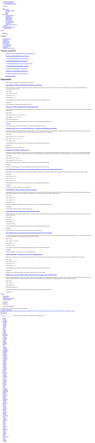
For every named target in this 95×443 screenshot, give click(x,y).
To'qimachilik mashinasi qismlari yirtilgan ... (17, 66)
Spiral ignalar (8, 20)
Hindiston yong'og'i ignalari (11, 24)
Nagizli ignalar (47, 310)
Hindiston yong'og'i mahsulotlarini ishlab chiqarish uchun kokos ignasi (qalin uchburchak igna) (31, 275)
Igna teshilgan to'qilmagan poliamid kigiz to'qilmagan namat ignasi (24, 85)
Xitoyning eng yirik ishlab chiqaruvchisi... (17, 71)
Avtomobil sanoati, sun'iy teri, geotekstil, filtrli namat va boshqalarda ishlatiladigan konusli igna (31, 128)
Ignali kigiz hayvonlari (70, 310)
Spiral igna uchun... (11, 76)
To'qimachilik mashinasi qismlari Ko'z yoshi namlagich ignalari (22, 211)
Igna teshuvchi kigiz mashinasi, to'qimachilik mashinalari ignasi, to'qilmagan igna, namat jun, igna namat (22, 310)
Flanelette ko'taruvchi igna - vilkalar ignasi (17, 150)
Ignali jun (63, 310)
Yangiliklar (5, 25)
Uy (3, 8)
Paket (7, 13)
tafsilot (9, 102)
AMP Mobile (9, 309)
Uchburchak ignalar (10, 15)
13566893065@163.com (11, 3)
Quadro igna (8, 23)
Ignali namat (57, 310)
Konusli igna (8, 16)
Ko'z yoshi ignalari (9, 21)
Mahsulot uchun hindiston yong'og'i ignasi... (17, 56)
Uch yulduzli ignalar (10, 22)
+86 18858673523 (10, 1)
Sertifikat (7, 11)
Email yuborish (4, 313)
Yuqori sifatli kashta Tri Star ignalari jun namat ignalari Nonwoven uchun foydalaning (29, 233)
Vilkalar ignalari (9, 17)
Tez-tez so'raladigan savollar (9, 26)
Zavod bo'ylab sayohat (10, 10)
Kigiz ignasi (52, 310)
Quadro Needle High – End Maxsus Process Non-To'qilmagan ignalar (24, 254)
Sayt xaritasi (3, 309)
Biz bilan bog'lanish (7, 28)
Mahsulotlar (5, 14)
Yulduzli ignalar (9, 18)
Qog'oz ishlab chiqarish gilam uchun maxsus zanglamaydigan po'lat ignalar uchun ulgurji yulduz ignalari (34, 169)
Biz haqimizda (6, 9)
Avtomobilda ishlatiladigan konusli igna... (17, 61)
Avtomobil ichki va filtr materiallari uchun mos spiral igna (21, 189)
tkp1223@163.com (10, 2)
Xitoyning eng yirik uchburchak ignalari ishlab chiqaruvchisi (22, 107)
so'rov (7, 102)
